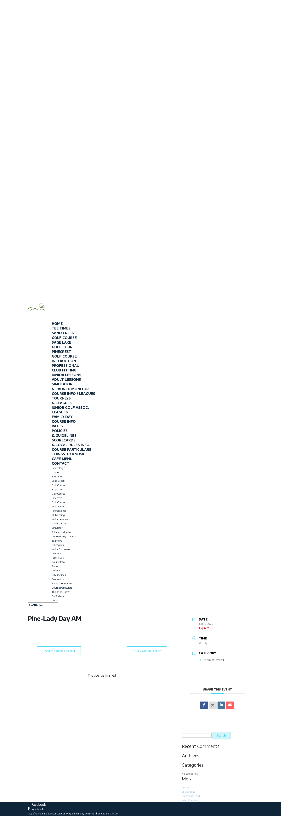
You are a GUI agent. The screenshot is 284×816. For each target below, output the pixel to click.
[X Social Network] (213, 705)
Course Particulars (71, 449)
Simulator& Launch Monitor (70, 386)
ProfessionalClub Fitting (65, 367)
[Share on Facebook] (204, 705)
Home (55, 472)
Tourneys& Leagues (62, 400)
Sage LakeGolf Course (64, 344)
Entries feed (188, 791)
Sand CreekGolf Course (64, 335)
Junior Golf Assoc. (70, 407)
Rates (57, 426)
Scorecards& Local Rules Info (70, 442)
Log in (185, 787)
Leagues (60, 412)
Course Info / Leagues (73, 393)
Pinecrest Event (212, 660)
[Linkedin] (221, 705)
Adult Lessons (66, 379)
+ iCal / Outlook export (147, 650)
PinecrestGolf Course (64, 353)
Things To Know (68, 454)
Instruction (58, 506)
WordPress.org (190, 800)
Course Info (64, 421)
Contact (56, 600)
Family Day (62, 416)
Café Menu (58, 596)
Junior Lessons (66, 374)
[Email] (230, 705)
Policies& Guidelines (64, 432)
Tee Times (57, 476)
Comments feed (191, 795)
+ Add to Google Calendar (58, 650)
